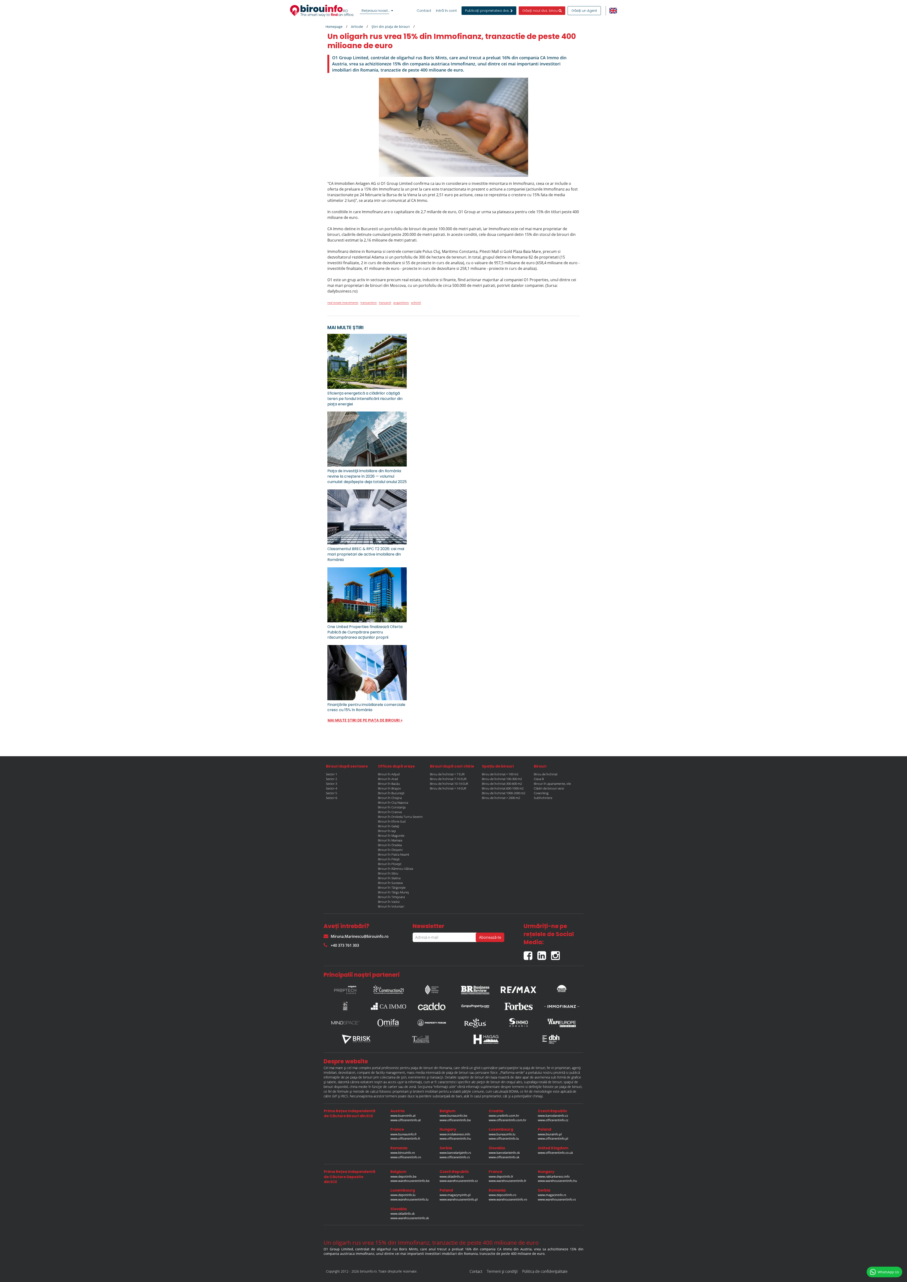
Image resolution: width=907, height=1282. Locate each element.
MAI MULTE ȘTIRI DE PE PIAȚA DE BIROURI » (365, 720)
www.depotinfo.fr (501, 1176)
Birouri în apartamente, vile (552, 783)
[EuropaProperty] (475, 1006)
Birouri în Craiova (390, 812)
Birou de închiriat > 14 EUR (448, 788)
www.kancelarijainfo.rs (455, 1152)
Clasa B (539, 779)
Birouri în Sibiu (388, 873)
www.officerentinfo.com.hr (507, 1120)
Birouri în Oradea (390, 845)
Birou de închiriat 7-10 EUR (448, 779)
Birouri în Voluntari (391, 906)
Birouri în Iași (387, 831)
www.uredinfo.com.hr (504, 1115)
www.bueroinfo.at (403, 1115)
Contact (424, 10)
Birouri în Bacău (389, 783)
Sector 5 (331, 793)
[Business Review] (475, 988)
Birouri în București (391, 793)
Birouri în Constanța (392, 807)
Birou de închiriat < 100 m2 (500, 774)
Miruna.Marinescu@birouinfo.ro (360, 936)
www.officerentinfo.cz (553, 1120)
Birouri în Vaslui (389, 902)
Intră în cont (446, 10)
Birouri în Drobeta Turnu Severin (400, 817)
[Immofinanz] (562, 1006)
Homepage (333, 26)
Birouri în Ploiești (389, 864)
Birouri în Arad (388, 779)
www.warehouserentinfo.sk (409, 1218)
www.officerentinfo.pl (553, 1138)
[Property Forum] (432, 1023)
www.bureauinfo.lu (502, 1134)
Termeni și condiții (502, 1271)
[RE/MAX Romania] (518, 989)
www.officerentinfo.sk (504, 1157)
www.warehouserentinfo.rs (557, 1199)
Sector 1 (331, 774)
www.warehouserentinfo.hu (557, 1181)
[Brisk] (356, 1039)
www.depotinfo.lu (402, 1195)
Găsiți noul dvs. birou (540, 10)
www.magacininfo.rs (552, 1195)
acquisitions (401, 303)
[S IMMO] (518, 1023)
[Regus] (475, 1023)
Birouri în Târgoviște (392, 887)
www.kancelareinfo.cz (553, 1115)
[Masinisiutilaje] (562, 988)
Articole (357, 26)
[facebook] (530, 954)
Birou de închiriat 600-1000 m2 (503, 788)
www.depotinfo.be (403, 1176)
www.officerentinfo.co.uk (555, 1152)
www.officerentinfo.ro (405, 1157)
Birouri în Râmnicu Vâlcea (395, 868)
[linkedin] (544, 954)
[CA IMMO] (388, 1006)
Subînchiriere (543, 798)
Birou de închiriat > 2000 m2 (501, 798)
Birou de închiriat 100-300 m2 (502, 779)
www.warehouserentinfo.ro (508, 1199)
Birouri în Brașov (389, 788)
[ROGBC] (432, 988)
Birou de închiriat (545, 774)
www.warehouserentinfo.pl (459, 1199)
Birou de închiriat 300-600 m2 (502, 783)
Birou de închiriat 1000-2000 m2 (503, 793)
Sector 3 (331, 783)
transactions (368, 303)
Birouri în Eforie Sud (392, 821)
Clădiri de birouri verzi (549, 788)
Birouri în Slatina (389, 878)
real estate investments (342, 303)
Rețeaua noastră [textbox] (376, 10)
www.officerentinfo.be (455, 1120)
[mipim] (345, 988)
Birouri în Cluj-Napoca (393, 802)
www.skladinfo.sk (402, 1213)
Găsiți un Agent (584, 10)
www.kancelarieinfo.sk (504, 1152)
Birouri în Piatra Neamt (393, 854)
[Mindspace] (345, 1023)
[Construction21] (388, 988)
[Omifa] (388, 1023)
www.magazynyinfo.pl (455, 1195)
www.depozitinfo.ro (502, 1195)
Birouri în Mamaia (390, 840)
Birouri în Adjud (389, 774)
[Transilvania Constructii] (421, 1039)
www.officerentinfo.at (405, 1120)
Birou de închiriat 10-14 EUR (449, 783)
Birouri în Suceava (390, 883)
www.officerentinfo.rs (455, 1157)
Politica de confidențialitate (545, 1271)
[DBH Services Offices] (551, 1039)
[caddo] (432, 1006)
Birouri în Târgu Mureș (393, 892)
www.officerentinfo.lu (504, 1138)
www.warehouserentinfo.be (409, 1181)
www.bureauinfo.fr (403, 1134)
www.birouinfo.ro (402, 1152)
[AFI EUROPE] (562, 1023)
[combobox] (377, 10)
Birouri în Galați (388, 826)
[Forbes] (518, 1006)
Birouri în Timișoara (391, 897)
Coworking (541, 793)
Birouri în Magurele (391, 835)
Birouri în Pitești (389, 859)
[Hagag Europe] (486, 1039)
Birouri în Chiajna (390, 798)
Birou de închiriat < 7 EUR (447, 774)
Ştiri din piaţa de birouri (391, 26)
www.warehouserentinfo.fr (507, 1181)
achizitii (416, 303)
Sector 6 (331, 798)
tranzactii (385, 303)
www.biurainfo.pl (550, 1134)
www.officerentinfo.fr (405, 1138)
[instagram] (556, 954)
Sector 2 (331, 779)
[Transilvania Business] (345, 1006)
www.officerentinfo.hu (455, 1138)
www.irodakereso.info (455, 1134)
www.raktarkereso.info (554, 1176)
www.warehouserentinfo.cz (459, 1181)
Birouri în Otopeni (390, 850)
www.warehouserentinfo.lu (409, 1199)
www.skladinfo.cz (452, 1176)
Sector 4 (331, 788)
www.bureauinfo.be (453, 1115)
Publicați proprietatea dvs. (487, 10)
